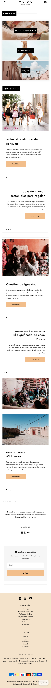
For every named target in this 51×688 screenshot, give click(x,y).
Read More (16, 164)
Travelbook (20, 453)
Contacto (25, 646)
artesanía (19, 331)
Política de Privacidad (25, 611)
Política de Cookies (25, 614)
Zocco (25, 639)
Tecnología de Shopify (30, 684)
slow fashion (39, 331)
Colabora (25, 641)
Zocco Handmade (25, 681)
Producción (25, 622)
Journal (25, 644)
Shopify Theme (37, 681)
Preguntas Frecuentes (25, 616)
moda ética (28, 331)
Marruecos (10, 453)
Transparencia (25, 619)
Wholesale (25, 624)
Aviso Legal (25, 609)
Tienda (25, 636)
